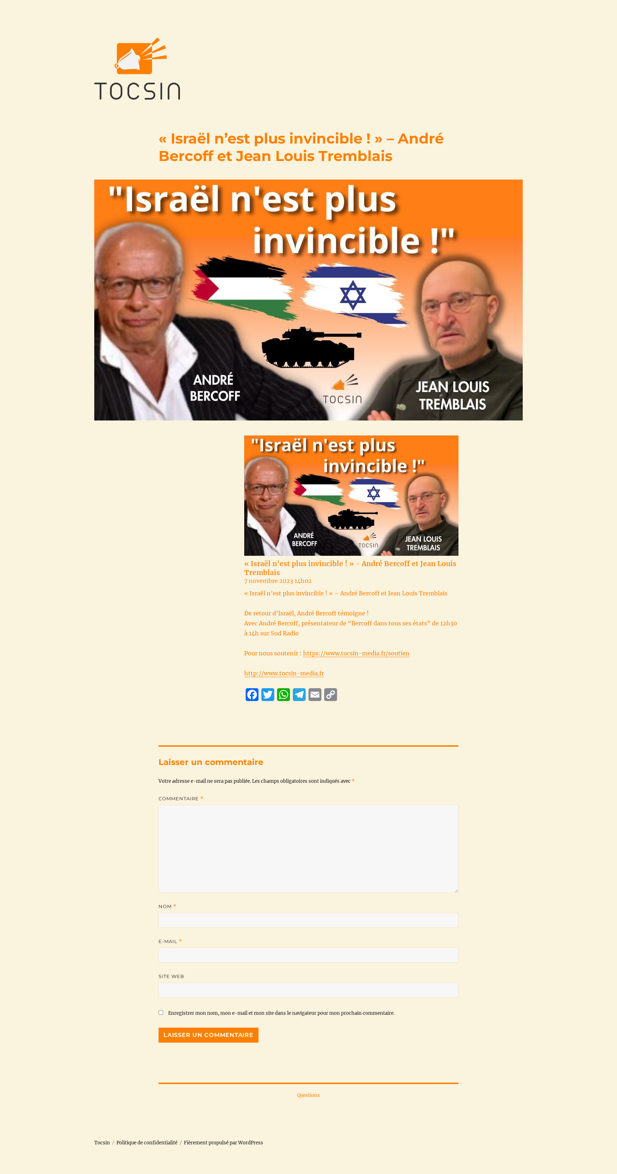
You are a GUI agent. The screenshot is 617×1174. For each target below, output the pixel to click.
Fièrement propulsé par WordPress (223, 1143)
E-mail (170, 941)
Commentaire (181, 799)
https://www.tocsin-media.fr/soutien (356, 653)
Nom (167, 906)
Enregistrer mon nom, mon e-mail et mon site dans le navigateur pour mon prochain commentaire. (281, 1013)
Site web (171, 976)
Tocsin (102, 1143)
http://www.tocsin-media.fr (284, 673)
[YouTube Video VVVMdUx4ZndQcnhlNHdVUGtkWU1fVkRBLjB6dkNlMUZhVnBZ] (351, 495)
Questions (308, 1095)
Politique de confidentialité (146, 1143)
